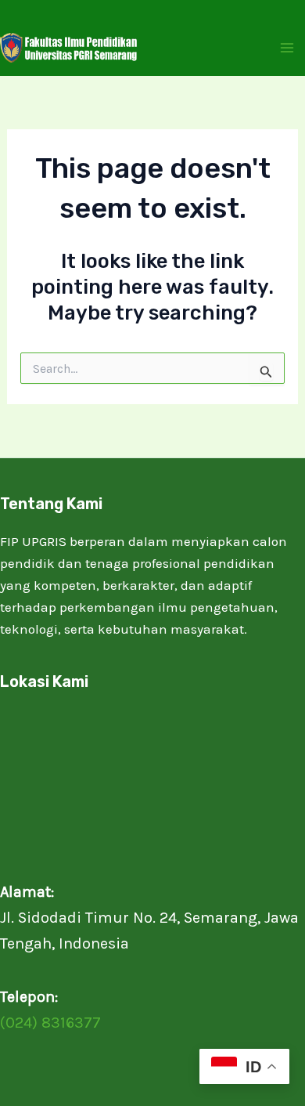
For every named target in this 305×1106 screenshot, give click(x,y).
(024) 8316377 (50, 1023)
